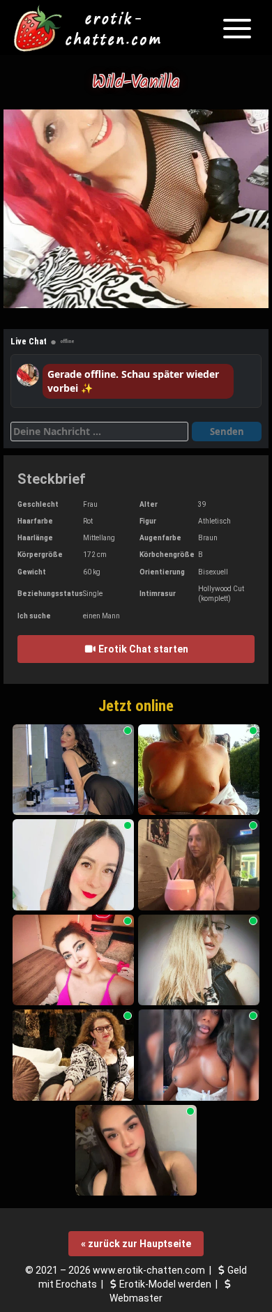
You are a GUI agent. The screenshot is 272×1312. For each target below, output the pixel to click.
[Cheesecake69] (136, 1150)
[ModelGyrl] (198, 864)
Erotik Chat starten (142, 649)
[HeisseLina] (198, 960)
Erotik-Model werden (165, 1284)
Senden (227, 431)
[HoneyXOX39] (198, 1055)
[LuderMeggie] (73, 770)
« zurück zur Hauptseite (136, 1243)
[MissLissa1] (73, 960)
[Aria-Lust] (73, 1055)
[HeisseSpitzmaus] (198, 770)
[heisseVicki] (73, 864)
